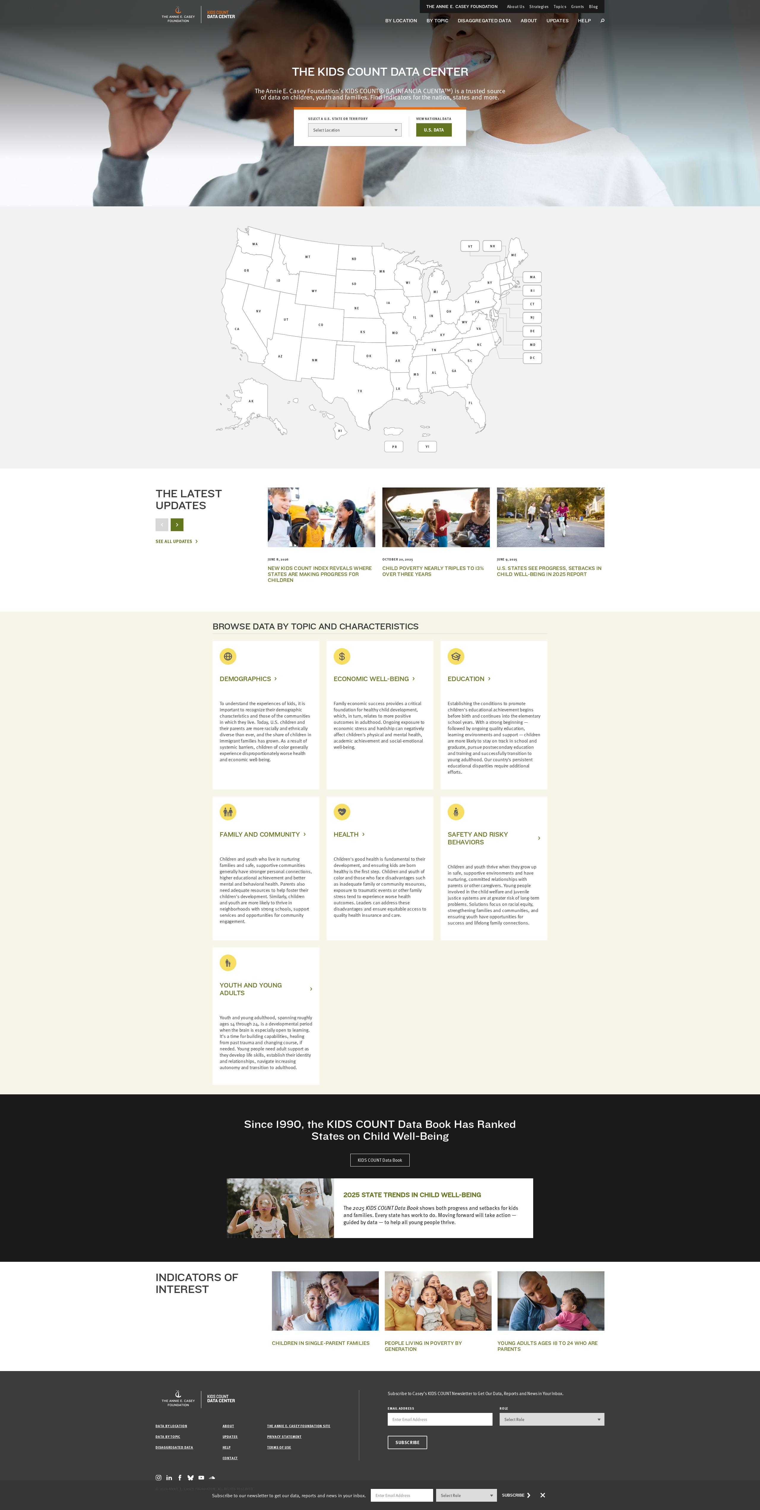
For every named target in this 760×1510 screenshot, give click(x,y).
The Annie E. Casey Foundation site (298, 1426)
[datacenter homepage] (221, 14)
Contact (230, 1458)
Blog (593, 6)
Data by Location (171, 1426)
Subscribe (407, 1442)
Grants (577, 6)
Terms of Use (279, 1447)
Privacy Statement (284, 1436)
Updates (558, 20)
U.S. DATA (434, 129)
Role (504, 1408)
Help (584, 20)
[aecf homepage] (178, 14)
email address (401, 1408)
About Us (516, 6)
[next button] (177, 524)
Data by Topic (168, 1436)
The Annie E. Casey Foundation (462, 6)
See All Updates (174, 541)
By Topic (437, 20)
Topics (560, 6)
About (529, 20)
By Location (401, 20)
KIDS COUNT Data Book (380, 1160)
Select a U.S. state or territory (338, 119)
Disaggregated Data (484, 20)
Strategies (539, 6)
